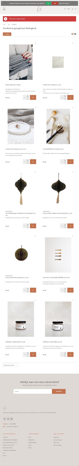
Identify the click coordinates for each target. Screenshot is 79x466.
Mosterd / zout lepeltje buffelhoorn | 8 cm (56, 277)
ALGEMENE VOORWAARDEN (9, 450)
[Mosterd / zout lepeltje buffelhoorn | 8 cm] (58, 255)
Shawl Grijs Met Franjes (13, 85)
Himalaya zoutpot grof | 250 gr (15, 342)
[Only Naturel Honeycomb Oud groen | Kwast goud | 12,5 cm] (58, 190)
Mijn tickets (56, 442)
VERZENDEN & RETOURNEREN (10, 440)
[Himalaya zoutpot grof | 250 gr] (20, 319)
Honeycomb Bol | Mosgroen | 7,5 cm (17, 277)
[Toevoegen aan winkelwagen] (33, 97)
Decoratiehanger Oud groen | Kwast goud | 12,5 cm (20, 214)
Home (4, 24)
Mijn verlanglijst (57, 445)
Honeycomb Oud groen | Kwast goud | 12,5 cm (57, 213)
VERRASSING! (31, 440)
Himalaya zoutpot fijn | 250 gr (52, 342)
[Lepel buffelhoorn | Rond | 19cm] (58, 126)
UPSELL (30, 445)
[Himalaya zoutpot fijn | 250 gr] (58, 319)
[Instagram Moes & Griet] (8, 419)
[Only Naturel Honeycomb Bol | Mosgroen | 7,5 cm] (20, 255)
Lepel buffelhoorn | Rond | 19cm (53, 149)
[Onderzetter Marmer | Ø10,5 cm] (20, 126)
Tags (9, 24)
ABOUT (4, 455)
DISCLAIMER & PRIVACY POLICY (10, 442)
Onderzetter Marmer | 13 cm (52, 85)
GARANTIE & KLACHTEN (8, 445)
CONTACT (5, 437)
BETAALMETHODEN (7, 447)
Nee (55, 3)
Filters (7, 34)
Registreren (56, 437)
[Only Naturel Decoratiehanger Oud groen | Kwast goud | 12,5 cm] (20, 190)
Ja (48, 3)
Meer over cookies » (64, 3)
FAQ (4, 453)
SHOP (29, 437)
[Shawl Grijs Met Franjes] (20, 62)
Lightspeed (24, 464)
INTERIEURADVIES (32, 442)
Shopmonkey (34, 464)
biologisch (14, 24)
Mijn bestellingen (58, 440)
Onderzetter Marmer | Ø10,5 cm (15, 149)
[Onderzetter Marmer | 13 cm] (58, 62)
